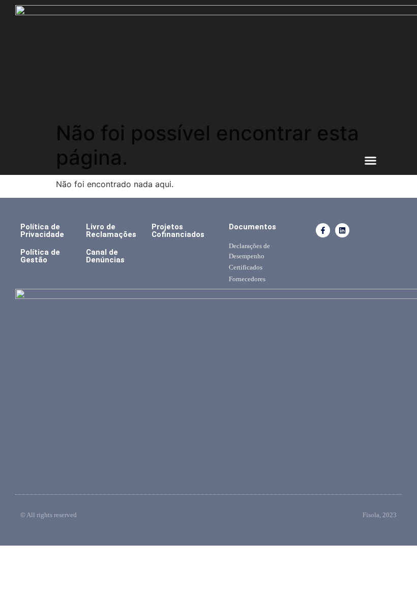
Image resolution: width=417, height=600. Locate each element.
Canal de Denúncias (105, 256)
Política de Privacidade (42, 230)
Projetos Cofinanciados (178, 230)
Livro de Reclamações (111, 230)
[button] (370, 160)
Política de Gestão (40, 256)
